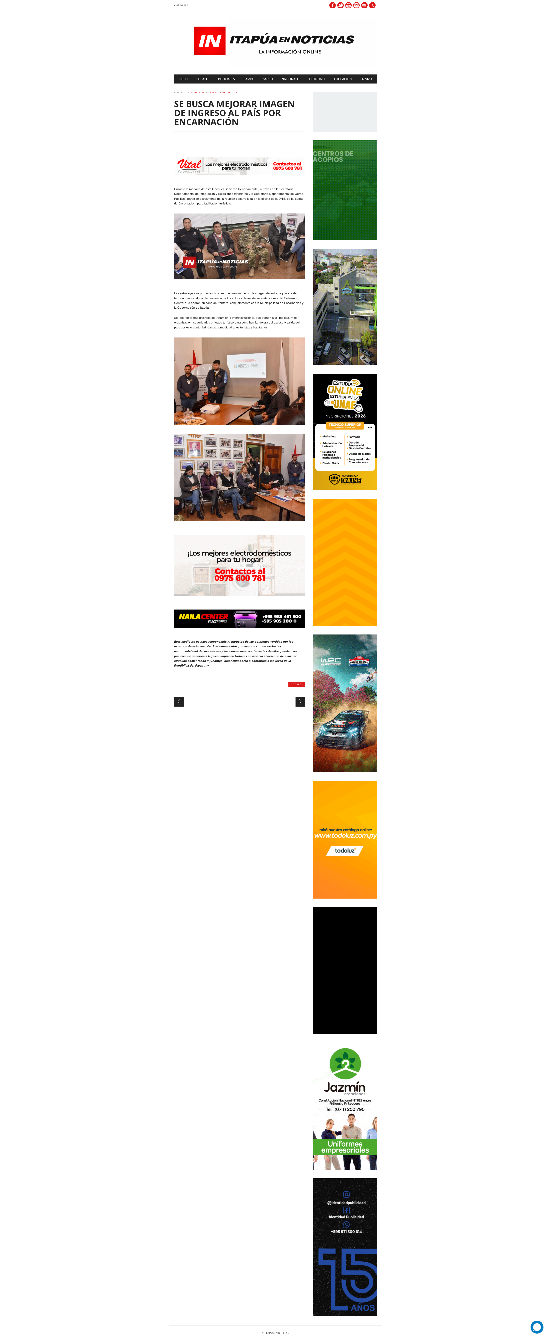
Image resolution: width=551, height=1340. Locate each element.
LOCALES (202, 79)
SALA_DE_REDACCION (224, 92)
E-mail (365, 5)
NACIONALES (291, 79)
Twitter (340, 5)
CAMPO (248, 79)
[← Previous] (179, 702)
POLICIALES (226, 79)
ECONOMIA (317, 79)
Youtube (348, 5)
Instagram (356, 5)
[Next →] (300, 702)
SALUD (268, 79)
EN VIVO (366, 79)
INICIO (183, 79)
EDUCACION (343, 79)
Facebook (332, 5)
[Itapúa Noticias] (275, 65)
